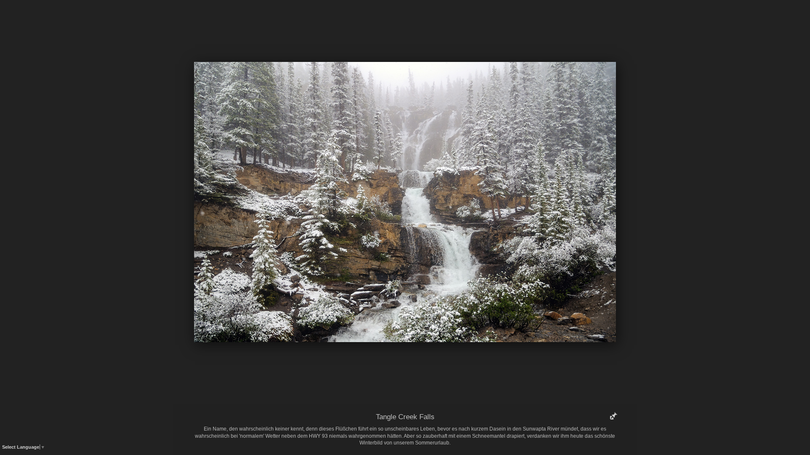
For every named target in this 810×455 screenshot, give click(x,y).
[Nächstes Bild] (466, 19)
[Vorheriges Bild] (344, 19)
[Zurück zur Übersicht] (369, 19)
